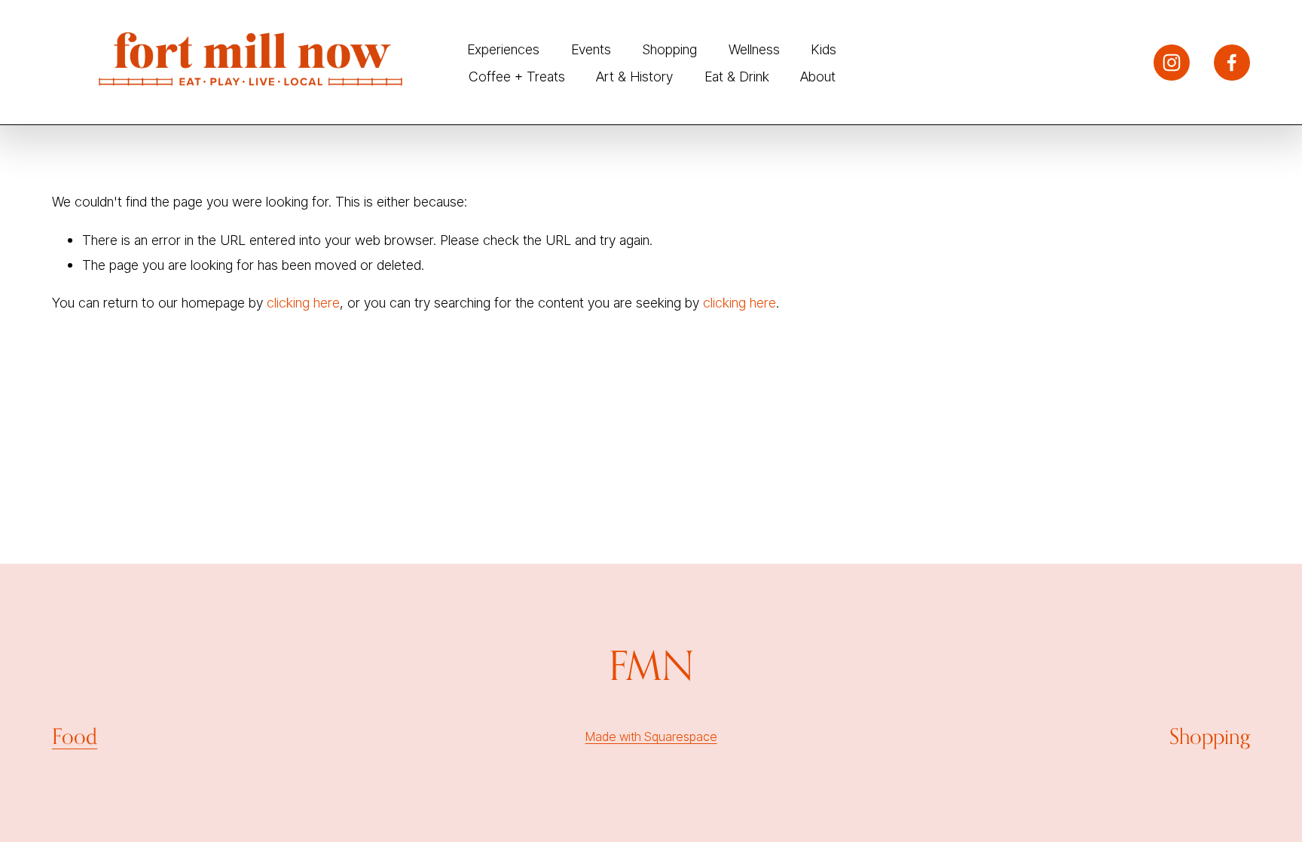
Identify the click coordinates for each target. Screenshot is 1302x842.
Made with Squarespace (651, 736)
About (818, 76)
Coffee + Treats (517, 76)
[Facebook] (1232, 62)
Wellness (754, 49)
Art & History (634, 76)
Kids (823, 49)
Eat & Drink (736, 76)
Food (74, 736)
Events (591, 49)
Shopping (669, 49)
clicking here (303, 302)
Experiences (503, 49)
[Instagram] (1172, 62)
